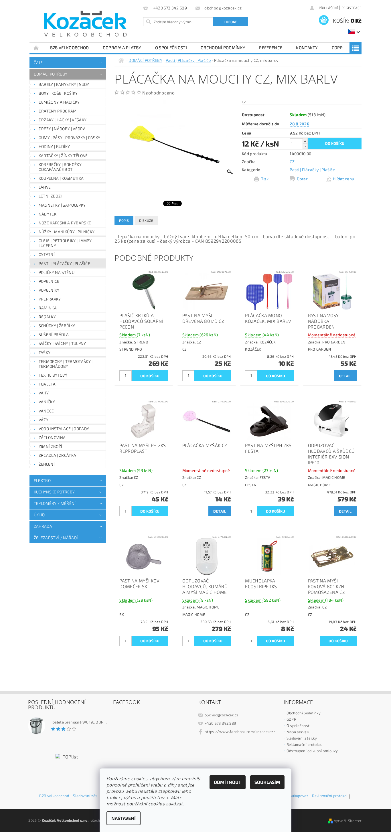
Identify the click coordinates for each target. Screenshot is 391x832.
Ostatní (47, 254)
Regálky (47, 316)
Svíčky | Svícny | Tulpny (62, 343)
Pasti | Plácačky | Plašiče (64, 263)
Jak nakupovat (296, 796)
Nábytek (47, 214)
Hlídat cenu (343, 178)
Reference (270, 47)
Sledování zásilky (302, 738)
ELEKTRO (42, 480)
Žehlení (47, 464)
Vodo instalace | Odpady (64, 428)
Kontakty (307, 47)
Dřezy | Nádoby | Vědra (62, 128)
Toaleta (47, 384)
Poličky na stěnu (56, 272)
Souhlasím (267, 782)
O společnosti (171, 47)
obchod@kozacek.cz (221, 715)
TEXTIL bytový (53, 375)
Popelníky (49, 290)
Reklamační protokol (304, 744)
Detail (345, 375)
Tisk (264, 178)
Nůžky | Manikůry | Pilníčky (67, 231)
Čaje (38, 62)
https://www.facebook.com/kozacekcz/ (240, 731)
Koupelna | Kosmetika (61, 178)
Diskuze (146, 220)
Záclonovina (52, 437)
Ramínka (48, 307)
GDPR (337, 47)
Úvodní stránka (36, 48)
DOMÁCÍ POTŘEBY (50, 74)
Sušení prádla (54, 334)
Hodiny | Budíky (54, 146)
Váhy (44, 392)
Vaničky (47, 401)
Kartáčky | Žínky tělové (63, 155)
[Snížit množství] (305, 146)
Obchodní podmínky (223, 47)
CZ (292, 161)
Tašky (45, 352)
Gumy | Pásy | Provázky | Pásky (69, 137)
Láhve (45, 187)
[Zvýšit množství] (305, 141)
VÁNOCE (46, 410)
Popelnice (49, 281)
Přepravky (50, 299)
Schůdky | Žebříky (57, 325)
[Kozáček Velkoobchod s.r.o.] (85, 24)
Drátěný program (58, 110)
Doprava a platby (122, 47)
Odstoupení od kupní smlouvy (312, 750)
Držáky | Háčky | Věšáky (62, 119)
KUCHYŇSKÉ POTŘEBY (54, 491)
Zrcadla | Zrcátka (57, 455)
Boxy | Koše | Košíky (58, 93)
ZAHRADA (43, 526)
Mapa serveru (299, 732)
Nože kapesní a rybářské (65, 222)
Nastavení (123, 818)
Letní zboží (50, 195)
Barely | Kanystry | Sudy (64, 84)
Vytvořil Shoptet (348, 821)
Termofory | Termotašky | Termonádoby (66, 364)
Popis (124, 220)
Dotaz (302, 178)
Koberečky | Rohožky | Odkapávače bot (61, 167)
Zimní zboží (50, 446)
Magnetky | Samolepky (62, 205)
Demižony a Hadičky (59, 102)
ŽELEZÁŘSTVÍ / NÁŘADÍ (56, 537)
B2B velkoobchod (69, 47)
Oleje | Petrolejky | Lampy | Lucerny (66, 243)
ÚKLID (39, 514)
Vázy (43, 419)
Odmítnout (227, 782)
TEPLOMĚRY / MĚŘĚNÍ (55, 503)
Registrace (351, 8)
